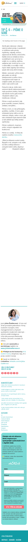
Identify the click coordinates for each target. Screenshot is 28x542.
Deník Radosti (5, 421)
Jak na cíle (4, 422)
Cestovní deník (5, 419)
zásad (17, 494)
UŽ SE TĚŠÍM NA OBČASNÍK (14, 507)
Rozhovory (4, 430)
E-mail (6, 481)
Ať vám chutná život (7, 417)
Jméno (6, 469)
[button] (15, 3)
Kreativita (4, 424)
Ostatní (3, 428)
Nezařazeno (4, 426)
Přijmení (6, 475)
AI (1, 415)
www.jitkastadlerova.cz (10, 348)
